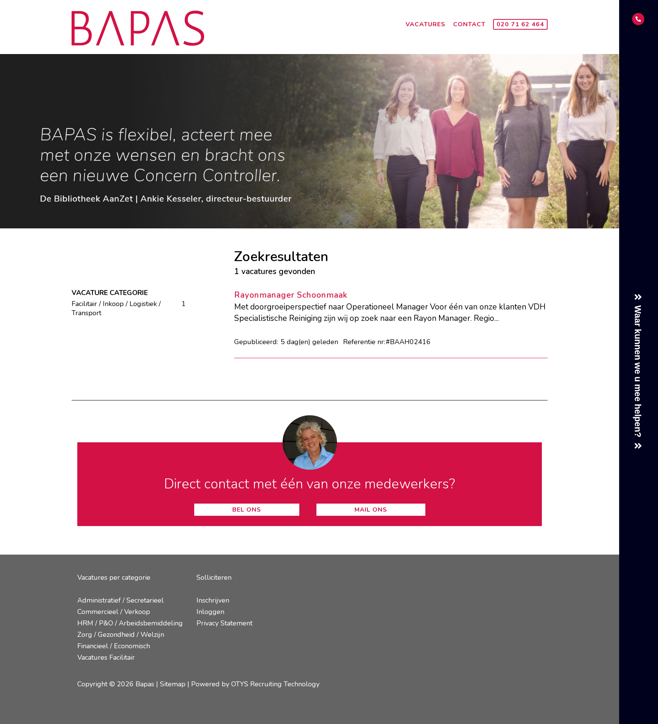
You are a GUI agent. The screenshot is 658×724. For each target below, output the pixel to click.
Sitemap (172, 684)
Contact (469, 24)
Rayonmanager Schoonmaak (291, 295)
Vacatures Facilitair (106, 657)
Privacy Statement (224, 623)
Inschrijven (212, 600)
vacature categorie (110, 292)
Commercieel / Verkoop (113, 611)
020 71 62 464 (520, 24)
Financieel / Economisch (113, 646)
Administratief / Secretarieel (120, 600)
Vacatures (426, 24)
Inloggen (210, 611)
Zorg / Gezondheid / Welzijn (120, 634)
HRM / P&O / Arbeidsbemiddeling (130, 623)
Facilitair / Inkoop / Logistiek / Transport (124, 308)
